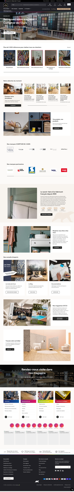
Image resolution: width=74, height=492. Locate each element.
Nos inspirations (42, 472)
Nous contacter (46, 0)
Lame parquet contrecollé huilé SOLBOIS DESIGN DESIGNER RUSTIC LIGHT (29, 97)
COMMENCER (13, 105)
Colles (57, 404)
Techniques (41, 410)
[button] (64, 5)
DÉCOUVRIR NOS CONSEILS (12, 292)
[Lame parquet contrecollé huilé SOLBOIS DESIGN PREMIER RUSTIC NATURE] (65, 89)
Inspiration (21, 8)
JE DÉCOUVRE (56, 128)
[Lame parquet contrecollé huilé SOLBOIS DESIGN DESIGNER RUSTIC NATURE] (41, 89)
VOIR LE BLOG (32, 292)
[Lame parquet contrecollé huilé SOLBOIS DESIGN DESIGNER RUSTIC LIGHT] (29, 89)
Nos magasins (26, 463)
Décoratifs (41, 408)
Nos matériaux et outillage (51, 68)
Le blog (53, 9)
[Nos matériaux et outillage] (51, 58)
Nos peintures (9, 67)
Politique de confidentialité (48, 484)
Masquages (58, 408)
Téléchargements (7, 10)
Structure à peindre (43, 406)
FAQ (39, 465)
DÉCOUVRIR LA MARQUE (46, 214)
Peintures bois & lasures (9, 406)
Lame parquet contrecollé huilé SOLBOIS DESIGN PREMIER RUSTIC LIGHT (53, 97)
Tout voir (69, 47)
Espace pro (53, 0)
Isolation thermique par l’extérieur (10, 469)
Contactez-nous (26, 467)
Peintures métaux (8, 410)
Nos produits (6, 8)
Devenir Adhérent (26, 472)
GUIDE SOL (9, 349)
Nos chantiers (41, 474)
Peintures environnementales (10, 408)
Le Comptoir (27, 8)
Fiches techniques (59, 0)
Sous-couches (25, 413)
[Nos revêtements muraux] (23, 58)
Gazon (23, 410)
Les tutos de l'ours (46, 9)
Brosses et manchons (60, 406)
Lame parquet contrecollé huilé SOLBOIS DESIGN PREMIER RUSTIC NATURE (63, 98)
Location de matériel (60, 410)
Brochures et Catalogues (8, 474)
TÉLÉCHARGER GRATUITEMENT (60, 319)
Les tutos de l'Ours (42, 467)
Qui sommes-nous (27, 465)
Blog (40, 469)
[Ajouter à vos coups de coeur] (33, 85)
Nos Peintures (6, 461)
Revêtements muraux (7, 465)
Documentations (68, 0)
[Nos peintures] (9, 58)
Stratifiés (24, 404)
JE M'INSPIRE (56, 247)
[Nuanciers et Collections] (64, 58)
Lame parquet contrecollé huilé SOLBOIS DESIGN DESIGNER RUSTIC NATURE (40, 98)
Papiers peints (42, 404)
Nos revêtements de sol (37, 67)
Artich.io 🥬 (18, 484)
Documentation (42, 463)
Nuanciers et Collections (64, 67)
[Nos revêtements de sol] (37, 58)
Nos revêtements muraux (23, 67)
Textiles (23, 408)
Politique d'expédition (67, 487)
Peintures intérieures (9, 404)
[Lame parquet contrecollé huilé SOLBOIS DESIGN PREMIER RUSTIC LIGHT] (53, 89)
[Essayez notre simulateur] (12, 89)
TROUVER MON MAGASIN (9, 32)
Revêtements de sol (7, 463)
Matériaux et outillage (7, 467)
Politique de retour (68, 484)
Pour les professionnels (27, 469)
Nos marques (14, 8)
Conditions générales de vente (58, 484)
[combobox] (28, 5)
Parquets (24, 406)
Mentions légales (39, 484)
